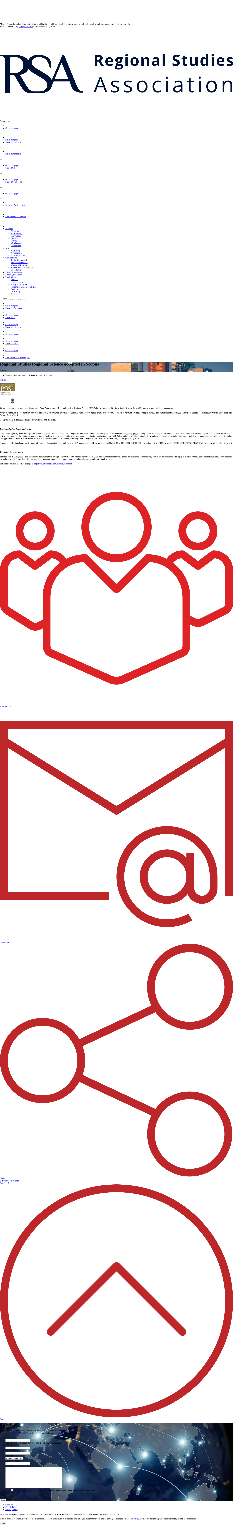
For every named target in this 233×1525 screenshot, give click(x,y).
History (14, 241)
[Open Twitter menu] (11, 299)
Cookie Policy (11, 1507)
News (7, 248)
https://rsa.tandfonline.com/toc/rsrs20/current (53, 464)
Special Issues (17, 282)
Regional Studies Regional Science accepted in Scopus (28, 375)
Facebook (6, 1181)
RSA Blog (15, 250)
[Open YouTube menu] (1, 147)
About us (9, 228)
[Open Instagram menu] (1, 187)
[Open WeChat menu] (1, 198)
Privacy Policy (11, 1509)
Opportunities (16, 270)
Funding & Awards (13, 275)
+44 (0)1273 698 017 (18, 1433)
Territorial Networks (19, 260)
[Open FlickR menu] (19, 299)
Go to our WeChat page (15, 205)
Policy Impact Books (20, 284)
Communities (11, 258)
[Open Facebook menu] (1, 173)
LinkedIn (15, 1181)
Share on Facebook (13, 182)
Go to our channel (13, 154)
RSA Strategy (17, 233)
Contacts (14, 238)
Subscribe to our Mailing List (17, 357)
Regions (14, 289)
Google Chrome (26, 26)
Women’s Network (19, 265)
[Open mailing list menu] (1, 210)
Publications (10, 277)
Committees (16, 236)
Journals (14, 279)
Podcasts (14, 294)
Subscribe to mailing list (15, 216)
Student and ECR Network (22, 267)
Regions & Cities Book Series (23, 287)
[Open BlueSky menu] (9, 121)
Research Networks (19, 262)
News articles (16, 253)
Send (3, 1500)
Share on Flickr (11, 343)
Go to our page (11, 128)
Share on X (10, 168)
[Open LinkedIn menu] (1, 133)
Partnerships (16, 245)
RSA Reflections (18, 255)
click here (59, 1433)
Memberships (16, 243)
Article (3, 380)
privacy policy (25, 1493)
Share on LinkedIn (13, 142)
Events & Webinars (13, 272)
